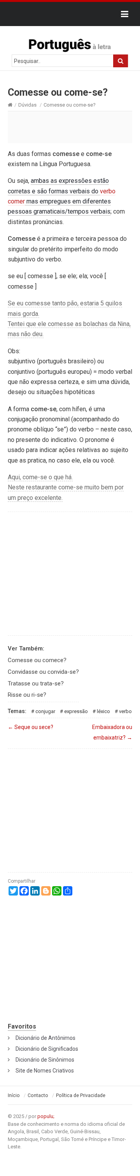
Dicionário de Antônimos (45, 1038)
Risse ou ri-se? (27, 694)
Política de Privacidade (80, 1095)
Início (14, 1095)
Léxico (103, 711)
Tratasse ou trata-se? (36, 683)
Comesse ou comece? (37, 660)
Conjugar (45, 711)
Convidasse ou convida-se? (43, 671)
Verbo (125, 711)
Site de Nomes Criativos (45, 1070)
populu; (45, 1116)
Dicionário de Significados (47, 1049)
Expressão (76, 711)
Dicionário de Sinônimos (45, 1060)
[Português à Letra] (70, 43)
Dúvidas (27, 105)
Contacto (38, 1095)
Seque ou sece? (30, 727)
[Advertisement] (70, 126)
